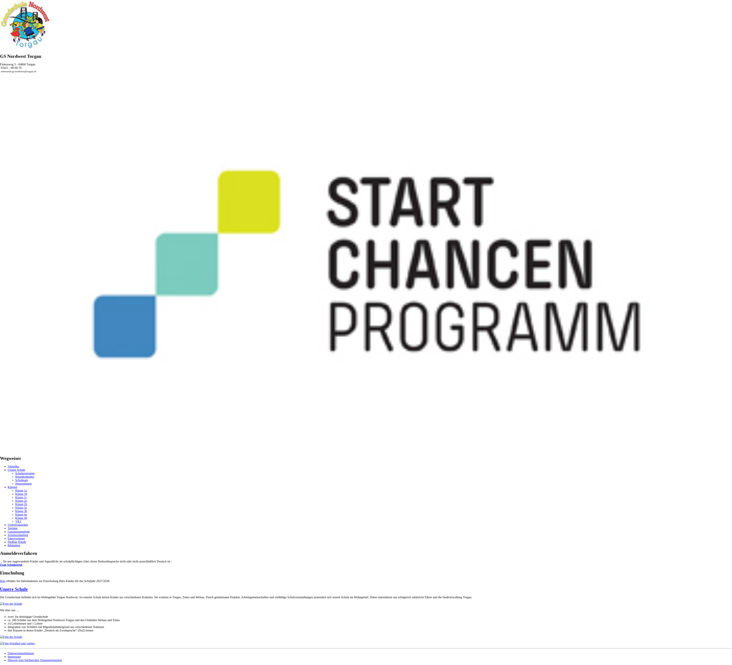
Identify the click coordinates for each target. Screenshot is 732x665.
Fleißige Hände (17, 542)
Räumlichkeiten (24, 476)
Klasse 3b (21, 511)
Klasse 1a (21, 490)
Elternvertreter (16, 538)
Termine (13, 528)
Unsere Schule (16, 469)
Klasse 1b (21, 494)
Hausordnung (23, 483)
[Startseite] (25, 48)
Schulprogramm (25, 473)
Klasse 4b (21, 518)
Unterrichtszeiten (18, 524)
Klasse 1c (21, 497)
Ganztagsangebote (19, 531)
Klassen (12, 487)
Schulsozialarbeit (18, 535)
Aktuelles (13, 466)
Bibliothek (14, 545)
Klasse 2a (21, 500)
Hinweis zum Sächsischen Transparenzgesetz (35, 660)
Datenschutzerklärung (21, 653)
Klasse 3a (21, 507)
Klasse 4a (21, 514)
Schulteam (21, 480)
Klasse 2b (21, 504)
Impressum (14, 656)
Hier (2, 581)
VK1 (18, 521)
